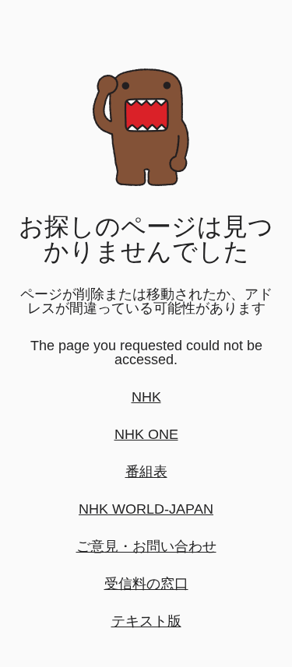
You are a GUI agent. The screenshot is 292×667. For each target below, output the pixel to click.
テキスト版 (146, 621)
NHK (146, 397)
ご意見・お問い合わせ (146, 546)
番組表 (146, 471)
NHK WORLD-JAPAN (146, 509)
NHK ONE (146, 434)
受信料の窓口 (146, 584)
